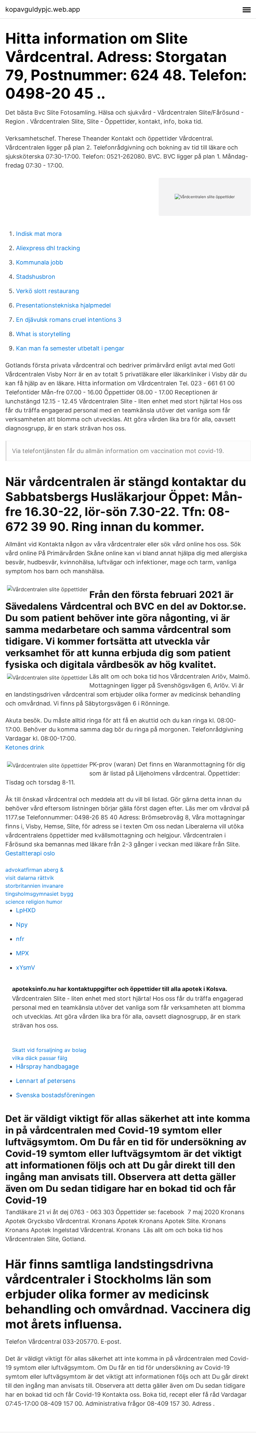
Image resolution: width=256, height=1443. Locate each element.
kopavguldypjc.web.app (42, 9)
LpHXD (26, 910)
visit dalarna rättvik (29, 877)
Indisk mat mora (39, 233)
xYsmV (25, 967)
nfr (20, 938)
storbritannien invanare (34, 885)
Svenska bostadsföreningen (55, 1095)
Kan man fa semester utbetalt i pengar (70, 348)
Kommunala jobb (39, 262)
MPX (22, 953)
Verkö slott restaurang (47, 290)
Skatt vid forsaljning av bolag (49, 1050)
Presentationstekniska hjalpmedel (63, 305)
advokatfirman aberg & (34, 869)
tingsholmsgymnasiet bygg (39, 893)
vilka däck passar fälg (39, 1058)
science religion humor (33, 901)
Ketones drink (24, 747)
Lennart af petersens (45, 1080)
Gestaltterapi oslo (30, 853)
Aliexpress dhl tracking (48, 247)
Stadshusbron (35, 276)
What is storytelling (43, 333)
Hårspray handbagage (47, 1066)
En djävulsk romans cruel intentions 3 (68, 319)
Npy (22, 924)
